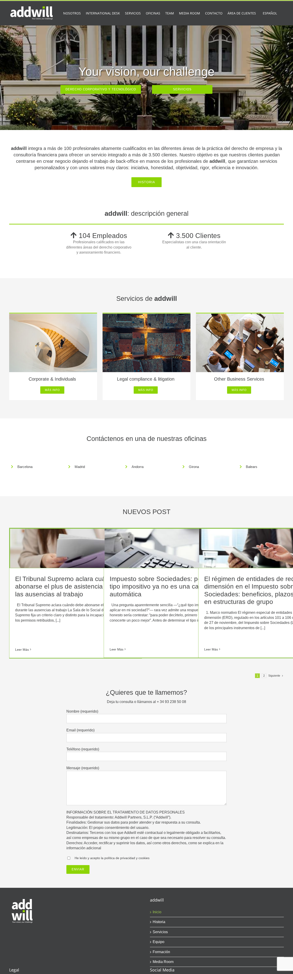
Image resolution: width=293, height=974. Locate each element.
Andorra (138, 467)
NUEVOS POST (147, 511)
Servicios (160, 932)
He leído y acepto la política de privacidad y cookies (112, 858)
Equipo (158, 942)
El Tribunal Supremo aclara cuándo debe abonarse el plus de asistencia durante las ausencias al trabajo (74, 586)
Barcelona (25, 467)
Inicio (157, 912)
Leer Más (22, 649)
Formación (161, 952)
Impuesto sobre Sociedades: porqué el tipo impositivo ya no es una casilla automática (165, 586)
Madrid (80, 467)
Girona (194, 467)
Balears (251, 467)
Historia (159, 922)
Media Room (163, 962)
